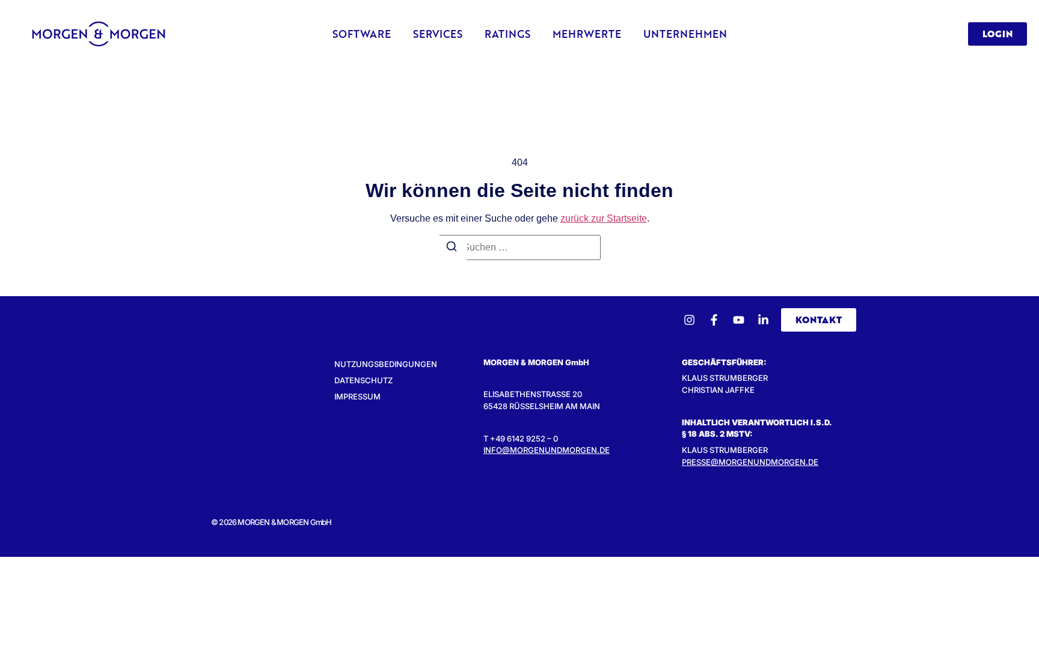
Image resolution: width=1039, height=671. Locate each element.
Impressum (357, 396)
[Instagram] (689, 320)
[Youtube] (738, 320)
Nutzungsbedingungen (385, 364)
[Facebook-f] (714, 320)
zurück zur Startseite (603, 218)
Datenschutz (363, 380)
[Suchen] (451, 248)
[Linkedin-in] (763, 320)
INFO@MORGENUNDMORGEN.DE (546, 450)
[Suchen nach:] (519, 247)
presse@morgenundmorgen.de (750, 462)
